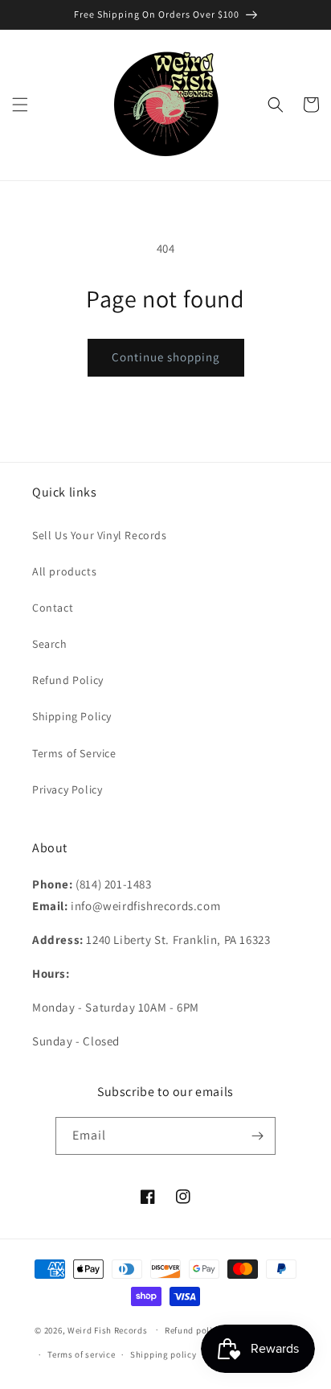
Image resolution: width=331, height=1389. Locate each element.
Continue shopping (166, 357)
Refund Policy (68, 680)
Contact (52, 607)
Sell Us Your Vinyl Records (99, 535)
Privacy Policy (67, 789)
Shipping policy (163, 1354)
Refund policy (193, 1330)
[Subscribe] (257, 1136)
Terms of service (81, 1354)
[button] (20, 104)
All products (64, 571)
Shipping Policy (72, 716)
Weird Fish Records (107, 1329)
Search (49, 644)
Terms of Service (74, 753)
